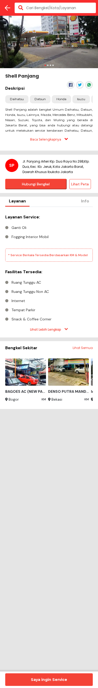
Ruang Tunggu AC (26, 282)
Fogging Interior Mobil (30, 236)
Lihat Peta (80, 184)
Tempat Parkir (23, 310)
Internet (18, 300)
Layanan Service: (22, 217)
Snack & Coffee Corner (31, 319)
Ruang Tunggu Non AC (30, 291)
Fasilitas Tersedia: (23, 272)
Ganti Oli (18, 227)
